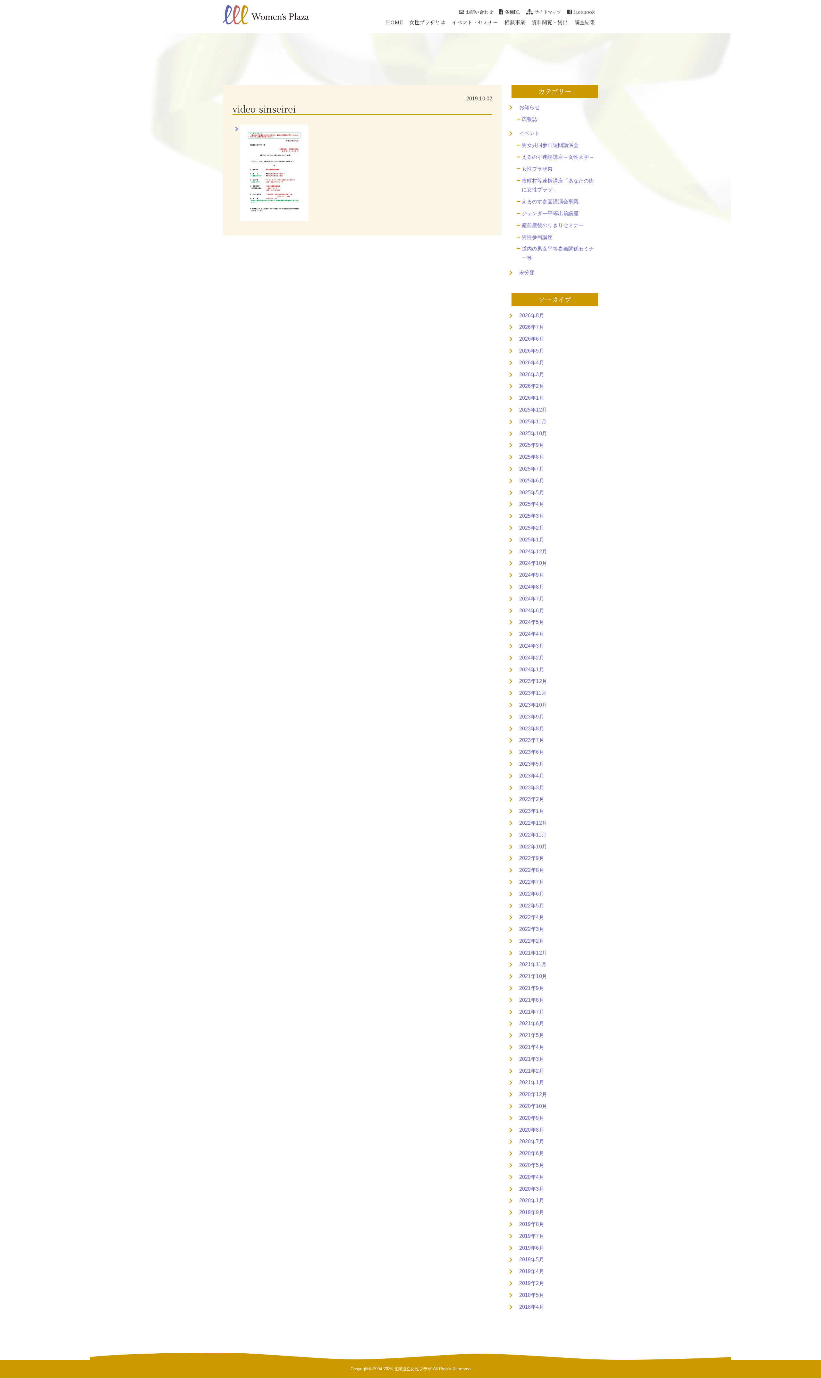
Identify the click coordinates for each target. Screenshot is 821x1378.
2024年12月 (533, 551)
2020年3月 (531, 1189)
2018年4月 (531, 1307)
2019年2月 (531, 1283)
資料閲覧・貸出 (550, 22)
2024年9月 (531, 575)
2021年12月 (533, 953)
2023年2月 (531, 799)
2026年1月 (531, 398)
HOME (394, 22)
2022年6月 (531, 894)
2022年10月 (533, 846)
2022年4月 (531, 917)
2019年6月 (531, 1248)
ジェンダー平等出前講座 (550, 213)
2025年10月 (533, 433)
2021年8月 (531, 1000)
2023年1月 (531, 811)
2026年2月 (531, 386)
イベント (529, 133)
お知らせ (529, 107)
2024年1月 (531, 669)
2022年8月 (531, 870)
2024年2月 (531, 657)
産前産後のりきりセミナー (553, 225)
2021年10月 (533, 976)
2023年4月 (531, 775)
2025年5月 (531, 492)
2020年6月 (531, 1153)
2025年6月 (531, 480)
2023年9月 (531, 716)
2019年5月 (531, 1259)
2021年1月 (531, 1082)
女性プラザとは (427, 22)
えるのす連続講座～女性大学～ (558, 157)
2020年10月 (533, 1106)
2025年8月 (531, 457)
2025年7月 (531, 469)
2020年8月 (531, 1130)
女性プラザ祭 (537, 169)
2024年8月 (531, 587)
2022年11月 (532, 835)
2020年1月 (531, 1200)
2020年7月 (531, 1141)
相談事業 (514, 22)
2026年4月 (531, 362)
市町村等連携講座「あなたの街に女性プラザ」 (558, 185)
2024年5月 (531, 622)
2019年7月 (531, 1236)
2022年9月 (531, 858)
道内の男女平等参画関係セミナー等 (558, 253)
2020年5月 (531, 1165)
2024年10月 (533, 563)
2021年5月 (531, 1035)
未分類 (527, 272)
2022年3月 (531, 929)
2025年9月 (531, 445)
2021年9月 (531, 988)
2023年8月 (531, 728)
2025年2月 (531, 528)
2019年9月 (531, 1212)
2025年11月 (532, 421)
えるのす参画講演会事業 (550, 201)
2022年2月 (531, 941)
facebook (584, 11)
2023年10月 (533, 705)
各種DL (512, 11)
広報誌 (529, 119)
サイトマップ (547, 11)
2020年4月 (531, 1177)
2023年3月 (531, 787)
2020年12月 (533, 1094)
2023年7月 (531, 740)
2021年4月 (531, 1047)
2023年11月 (532, 693)
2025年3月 (531, 516)
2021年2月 (531, 1071)
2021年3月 (531, 1059)
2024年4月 (531, 634)
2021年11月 (532, 964)
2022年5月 (531, 905)
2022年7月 (531, 882)
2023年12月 (533, 681)
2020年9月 (531, 1118)
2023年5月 (531, 764)
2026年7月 (531, 327)
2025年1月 (531, 539)
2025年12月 (533, 410)
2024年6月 (531, 610)
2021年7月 (531, 1012)
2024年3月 (531, 646)
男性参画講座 (537, 237)
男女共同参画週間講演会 (550, 145)
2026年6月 (531, 339)
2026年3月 (531, 374)
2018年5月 (531, 1295)
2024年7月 (531, 598)
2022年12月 (533, 823)
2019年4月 (531, 1271)
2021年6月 (531, 1023)
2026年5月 (531, 350)
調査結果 (584, 22)
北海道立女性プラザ (413, 1368)
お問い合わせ (479, 11)
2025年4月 (531, 504)
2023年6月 (531, 752)
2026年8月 (531, 315)
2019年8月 (531, 1224)
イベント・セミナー (475, 22)
